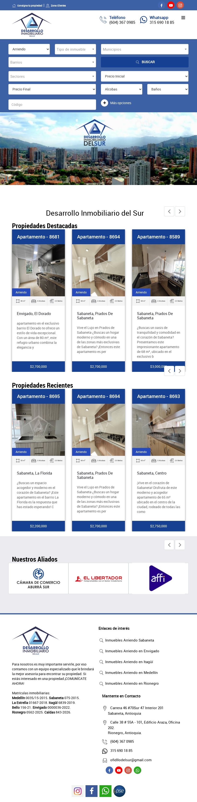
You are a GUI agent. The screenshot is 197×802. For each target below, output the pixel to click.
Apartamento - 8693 (158, 396)
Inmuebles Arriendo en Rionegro (131, 683)
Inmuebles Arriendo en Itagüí (128, 661)
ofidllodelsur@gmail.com (131, 759)
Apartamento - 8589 (158, 236)
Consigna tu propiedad (29, 5)
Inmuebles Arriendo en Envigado (131, 650)
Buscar (148, 61)
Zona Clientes (58, 5)
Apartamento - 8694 (98, 236)
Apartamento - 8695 (38, 396)
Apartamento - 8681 (38, 236)
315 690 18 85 (162, 22)
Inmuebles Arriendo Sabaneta (129, 640)
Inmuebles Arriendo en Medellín (131, 672)
